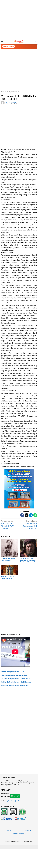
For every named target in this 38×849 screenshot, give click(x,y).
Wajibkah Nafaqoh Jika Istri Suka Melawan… (16, 682)
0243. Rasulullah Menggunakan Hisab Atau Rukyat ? (29, 525)
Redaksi (28, 830)
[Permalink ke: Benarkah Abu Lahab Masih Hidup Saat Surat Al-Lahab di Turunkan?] (28, 548)
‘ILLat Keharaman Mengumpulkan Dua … (14, 675)
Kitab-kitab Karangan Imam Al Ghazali (8, 559)
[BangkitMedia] (19, 41)
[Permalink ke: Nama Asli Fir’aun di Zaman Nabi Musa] (9, 570)
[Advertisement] (19, 19)
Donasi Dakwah (18, 833)
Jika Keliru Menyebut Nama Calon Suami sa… (16, 678)
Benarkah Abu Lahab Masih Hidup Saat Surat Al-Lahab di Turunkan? (27, 560)
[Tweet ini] (26, 515)
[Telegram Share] (31, 515)
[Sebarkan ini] (22, 515)
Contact (10, 830)
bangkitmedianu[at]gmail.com (13, 801)
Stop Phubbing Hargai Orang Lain (12, 671)
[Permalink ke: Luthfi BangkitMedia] (3, 102)
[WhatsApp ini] (35, 515)
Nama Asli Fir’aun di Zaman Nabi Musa (7, 577)
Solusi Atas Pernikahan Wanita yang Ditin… (15, 685)
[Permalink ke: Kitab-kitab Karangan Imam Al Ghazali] (9, 548)
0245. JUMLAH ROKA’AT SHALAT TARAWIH (7, 525)
